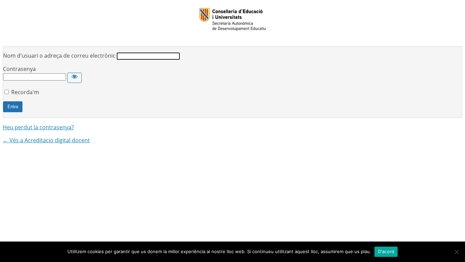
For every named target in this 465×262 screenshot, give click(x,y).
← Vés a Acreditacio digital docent (46, 140)
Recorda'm (25, 92)
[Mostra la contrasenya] (74, 78)
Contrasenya (19, 69)
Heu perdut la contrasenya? (38, 127)
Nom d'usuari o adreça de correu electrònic (59, 55)
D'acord (386, 251)
